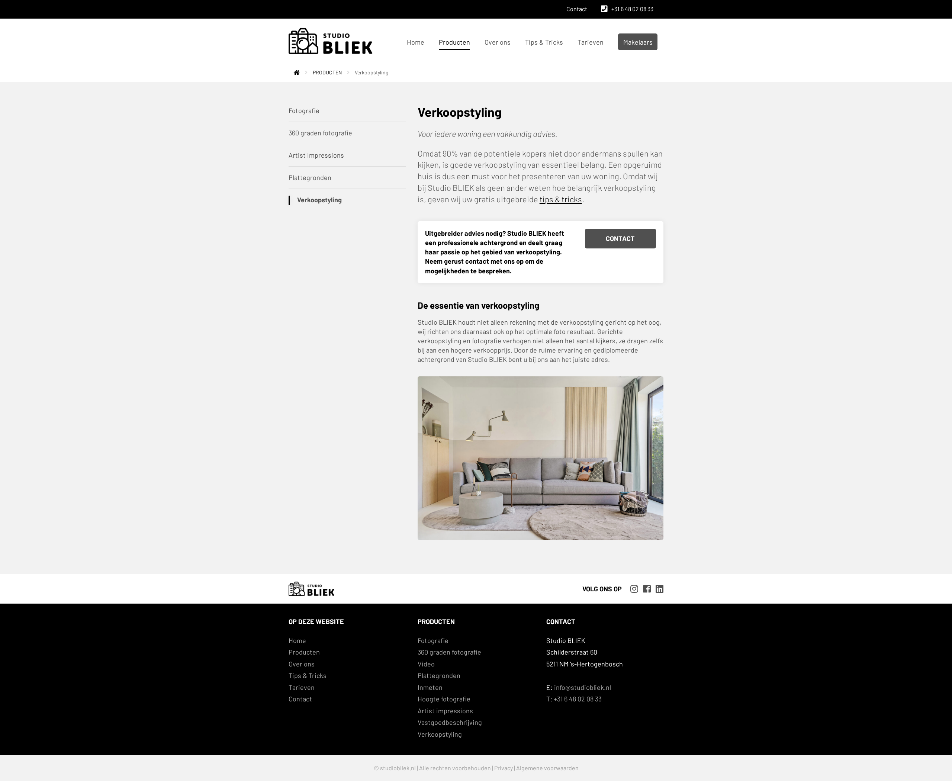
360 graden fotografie (320, 133)
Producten (454, 42)
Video (426, 664)
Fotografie (304, 110)
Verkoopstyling (319, 200)
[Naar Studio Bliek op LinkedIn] (657, 587)
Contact (576, 8)
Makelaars (638, 42)
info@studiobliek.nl (582, 687)
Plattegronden (310, 177)
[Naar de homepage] (294, 72)
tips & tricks (561, 199)
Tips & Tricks (544, 42)
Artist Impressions (316, 155)
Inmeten (430, 687)
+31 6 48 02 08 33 (632, 8)
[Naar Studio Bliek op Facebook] (645, 587)
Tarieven (591, 42)
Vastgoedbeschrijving (450, 722)
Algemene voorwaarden (547, 767)
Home (415, 42)
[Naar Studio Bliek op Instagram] (632, 587)
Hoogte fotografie (444, 699)
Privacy (503, 767)
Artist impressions (445, 711)
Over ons (498, 42)
